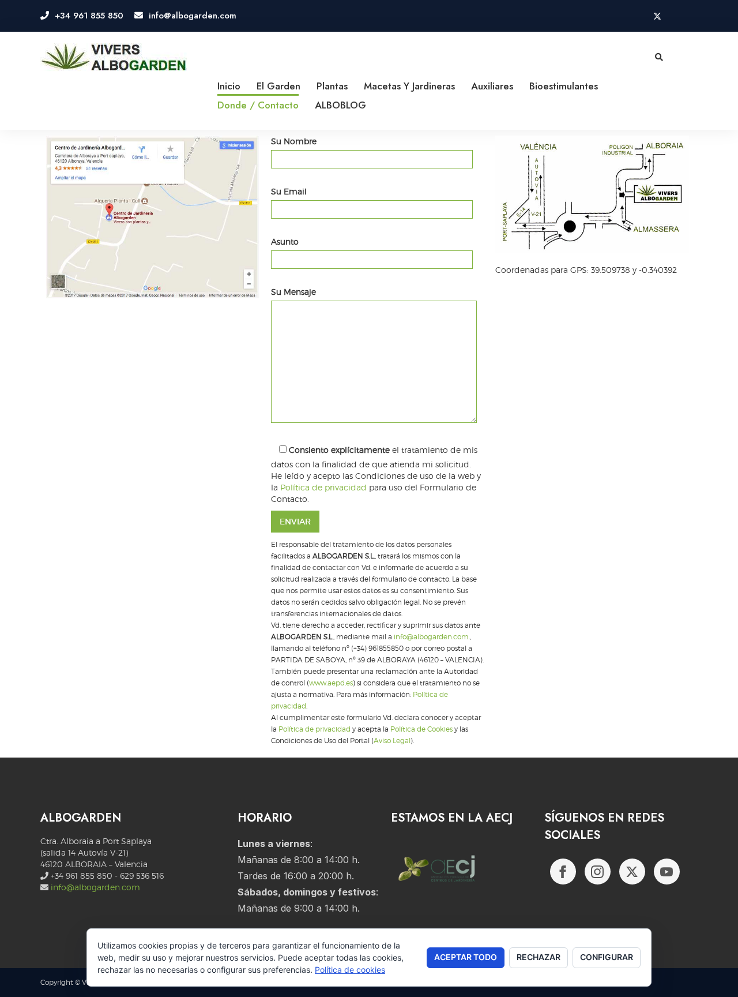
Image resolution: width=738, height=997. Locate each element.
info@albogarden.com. (432, 637)
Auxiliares (492, 86)
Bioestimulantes (563, 86)
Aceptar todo (465, 957)
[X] (632, 871)
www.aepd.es (331, 683)
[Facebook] (563, 871)
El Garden (278, 86)
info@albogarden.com (95, 887)
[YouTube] (667, 871)
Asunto (285, 241)
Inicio (228, 86)
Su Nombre (294, 141)
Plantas (332, 86)
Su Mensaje (293, 292)
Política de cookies (350, 969)
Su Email (289, 191)
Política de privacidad (323, 487)
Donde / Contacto (258, 105)
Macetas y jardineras (409, 86)
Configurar (606, 957)
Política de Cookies (421, 729)
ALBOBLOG (340, 105)
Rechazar (538, 957)
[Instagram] (598, 871)
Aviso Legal (392, 741)
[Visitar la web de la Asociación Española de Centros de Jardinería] (443, 872)
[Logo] (113, 57)
